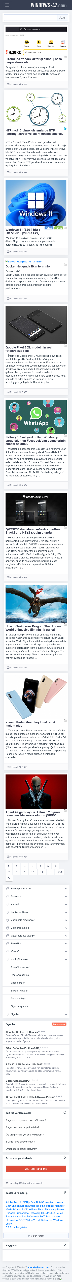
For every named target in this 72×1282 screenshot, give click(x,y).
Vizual (36, 1220)
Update (10, 1220)
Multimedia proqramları (23, 919)
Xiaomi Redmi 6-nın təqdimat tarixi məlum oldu (30, 724)
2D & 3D (15, 951)
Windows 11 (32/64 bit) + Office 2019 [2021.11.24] (23, 231)
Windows (58, 1220)
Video (29, 1220)
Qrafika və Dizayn (20, 912)
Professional (22, 1213)
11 (41, 872)
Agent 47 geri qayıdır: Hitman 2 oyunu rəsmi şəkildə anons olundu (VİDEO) (33, 814)
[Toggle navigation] (7, 5)
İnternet (15, 904)
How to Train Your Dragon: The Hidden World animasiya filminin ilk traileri (33, 628)
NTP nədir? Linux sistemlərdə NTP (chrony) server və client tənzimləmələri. (34, 132)
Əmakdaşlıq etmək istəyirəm (21, 1148)
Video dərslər (18, 982)
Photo (41, 1209)
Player (60, 1209)
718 (60, 872)
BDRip (26, 1202)
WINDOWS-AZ (49, 5)
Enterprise (34, 1205)
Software (32, 1216)
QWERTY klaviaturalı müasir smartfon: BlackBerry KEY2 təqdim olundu (33, 531)
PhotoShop (16, 943)
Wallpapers (47, 1220)
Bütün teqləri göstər (16, 1227)
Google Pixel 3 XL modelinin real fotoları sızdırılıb (29, 349)
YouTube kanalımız (36, 1169)
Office (27, 1209)
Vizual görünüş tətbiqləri (23, 935)
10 (32, 872)
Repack (10, 1216)
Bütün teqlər (37, 1235)
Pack (34, 1209)
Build (39, 1202)
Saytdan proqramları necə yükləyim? (26, 1120)
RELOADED (48, 1213)
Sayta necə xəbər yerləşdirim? (22, 1127)
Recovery (35, 1213)
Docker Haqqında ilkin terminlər (28, 266)
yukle (9, 1223)
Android (18, 1202)
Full (48, 1205)
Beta (32, 1202)
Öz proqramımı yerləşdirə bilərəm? (25, 1134)
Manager (59, 1205)
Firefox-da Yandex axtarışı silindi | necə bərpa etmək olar (34, 60)
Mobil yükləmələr (19, 959)
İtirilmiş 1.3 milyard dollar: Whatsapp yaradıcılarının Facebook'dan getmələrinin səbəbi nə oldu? (36, 440)
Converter (47, 1202)
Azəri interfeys (18, 998)
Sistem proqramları (21, 888)
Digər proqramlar (20, 1006)
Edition (24, 1205)
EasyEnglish (13, 1205)
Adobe (9, 1202)
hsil (52, 1205)
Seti (24, 1216)
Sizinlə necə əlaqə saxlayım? (22, 1141)
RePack (59, 1213)
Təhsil (46, 1216)
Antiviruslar (16, 896)
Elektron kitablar (19, 990)
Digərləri (15, 1014)
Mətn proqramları (20, 927)
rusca (18, 1216)
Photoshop (50, 1209)
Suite (40, 1216)
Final (42, 1205)
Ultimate (55, 1216)
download (59, 1202)
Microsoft (18, 1209)
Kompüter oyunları (20, 967)
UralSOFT (20, 1220)
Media (9, 1209)
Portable (10, 1213)
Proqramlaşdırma (20, 974)
